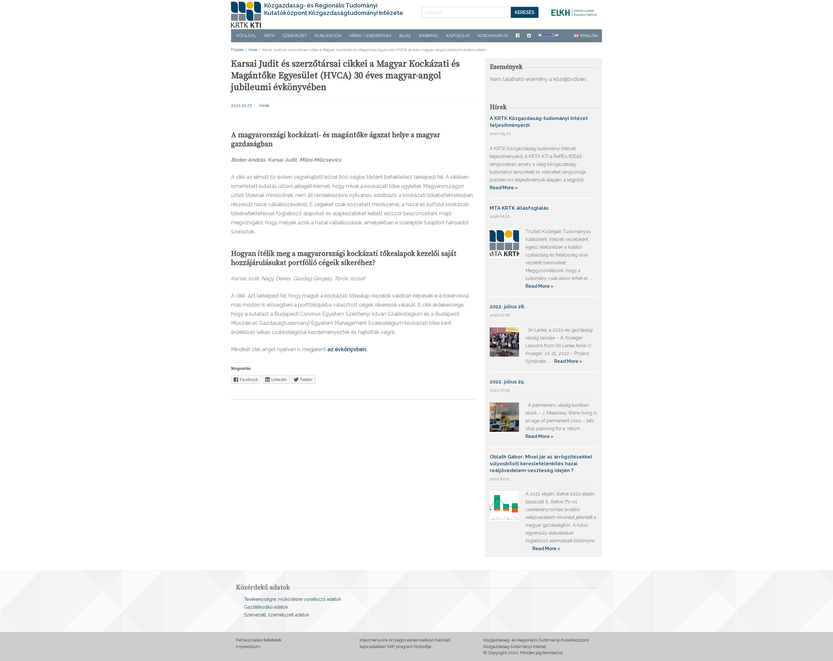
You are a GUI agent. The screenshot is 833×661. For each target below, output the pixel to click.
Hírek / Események (370, 35)
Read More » (504, 187)
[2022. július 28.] (504, 341)
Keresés (524, 12)
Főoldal (246, 35)
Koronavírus (493, 35)
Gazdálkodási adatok (266, 607)
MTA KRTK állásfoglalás (519, 208)
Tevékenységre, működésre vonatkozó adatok (292, 599)
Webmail (428, 35)
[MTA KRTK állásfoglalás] (504, 243)
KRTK (269, 35)
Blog (405, 35)
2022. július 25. (507, 382)
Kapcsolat (458, 35)
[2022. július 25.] (504, 417)
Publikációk (328, 35)
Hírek (253, 50)
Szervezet (294, 35)
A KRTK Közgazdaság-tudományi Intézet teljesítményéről (539, 121)
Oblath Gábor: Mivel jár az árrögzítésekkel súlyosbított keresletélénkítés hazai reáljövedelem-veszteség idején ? (541, 463)
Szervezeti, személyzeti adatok (276, 614)
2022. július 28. (507, 307)
